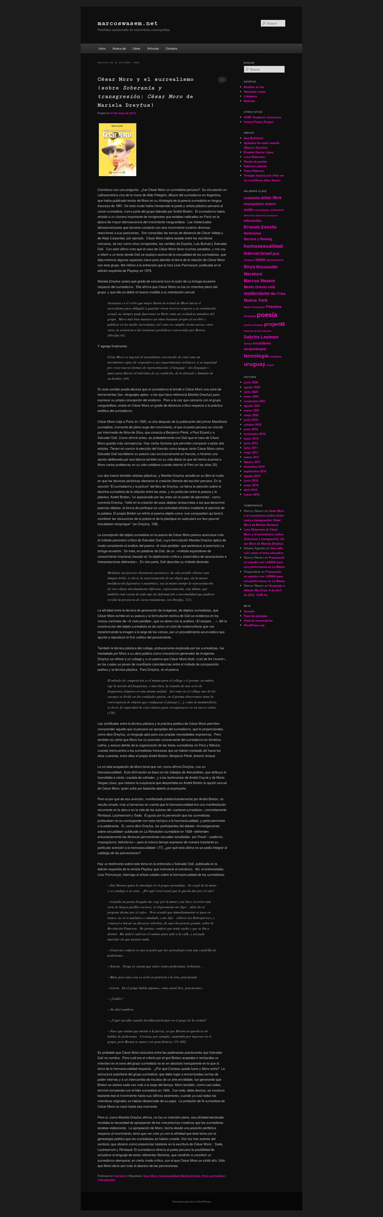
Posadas (258, 325)
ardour (270, 203)
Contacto (171, 48)
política (248, 325)
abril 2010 (250, 490)
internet (252, 253)
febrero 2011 (252, 462)
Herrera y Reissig (258, 238)
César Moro (149, 1176)
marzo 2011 (252, 457)
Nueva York (256, 300)
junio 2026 (251, 382)
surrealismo (217, 1176)
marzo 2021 (252, 410)
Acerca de (119, 48)
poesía (267, 314)
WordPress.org (254, 625)
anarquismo (254, 203)
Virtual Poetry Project (258, 122)
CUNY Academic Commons (262, 117)
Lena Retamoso (254, 157)
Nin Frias (278, 293)
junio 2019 (251, 419)
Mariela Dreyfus (191, 1176)
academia (252, 197)
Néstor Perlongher (254, 307)
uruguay (255, 364)
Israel (266, 253)
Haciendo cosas (255, 91)
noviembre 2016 (255, 434)
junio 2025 (251, 392)
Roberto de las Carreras (257, 331)
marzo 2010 (252, 494)
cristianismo (277, 209)
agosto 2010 (252, 476)
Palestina (273, 306)
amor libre (271, 197)
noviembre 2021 (255, 401)
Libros (136, 48)
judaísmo (249, 259)
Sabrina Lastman (255, 166)
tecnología (256, 355)
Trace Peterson (254, 171)
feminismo (252, 233)
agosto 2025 (252, 387)
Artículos (153, 48)
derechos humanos (266, 215)
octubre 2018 (252, 424)
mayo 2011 (251, 452)
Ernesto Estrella (260, 227)
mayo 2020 (251, 415)
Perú (205, 1176)
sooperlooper (255, 348)
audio (248, 209)
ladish (260, 259)
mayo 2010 (251, 485)
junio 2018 (251, 429)
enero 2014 (251, 438)
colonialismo (261, 209)
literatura (253, 274)
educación (253, 220)
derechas (249, 215)
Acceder (249, 611)
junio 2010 (251, 480)
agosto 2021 (252, 406)
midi (271, 286)
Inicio (102, 48)
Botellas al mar (254, 87)
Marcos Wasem (259, 280)
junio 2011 (251, 448)
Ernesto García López (259, 152)
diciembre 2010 (254, 466)
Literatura (120, 1176)
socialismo (262, 343)
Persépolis (250, 316)
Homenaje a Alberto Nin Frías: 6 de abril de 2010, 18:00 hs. (264, 590)
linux (249, 266)
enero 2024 (251, 396)
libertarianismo (275, 259)
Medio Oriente (255, 286)
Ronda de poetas (255, 161)
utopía (270, 365)
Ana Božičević (253, 138)
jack (276, 253)
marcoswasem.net (128, 23)
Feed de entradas (255, 616)
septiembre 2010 (255, 471)
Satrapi (248, 343)
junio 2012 (251, 443)
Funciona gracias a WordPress (191, 1202)
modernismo (257, 293)
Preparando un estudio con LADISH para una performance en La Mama (264, 562)
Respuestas (106, 1180)
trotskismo (275, 356)
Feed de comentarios (258, 620)
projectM (274, 323)
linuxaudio (267, 266)
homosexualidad (168, 1176)
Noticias (249, 101)
